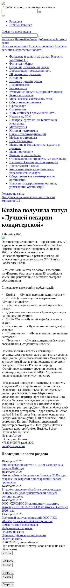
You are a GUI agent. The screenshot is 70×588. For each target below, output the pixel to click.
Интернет (15, 77)
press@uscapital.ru (13, 446)
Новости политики (41, 46)
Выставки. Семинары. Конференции (33, 162)
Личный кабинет (20, 25)
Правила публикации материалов (24, 535)
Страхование (17, 109)
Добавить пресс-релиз (16, 31)
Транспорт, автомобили (25, 155)
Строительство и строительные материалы (37, 158)
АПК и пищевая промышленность (32, 113)
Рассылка (15, 21)
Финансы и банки (21, 63)
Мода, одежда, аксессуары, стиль (31, 98)
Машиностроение (21, 151)
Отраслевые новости (28, 49)
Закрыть (8, 560)
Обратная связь (12, 538)
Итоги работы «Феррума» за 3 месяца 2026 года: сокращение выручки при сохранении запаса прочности (34, 479)
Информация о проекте (17, 528)
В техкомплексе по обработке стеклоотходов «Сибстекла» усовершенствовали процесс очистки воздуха (31, 493)
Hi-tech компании (20, 141)
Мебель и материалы (23, 137)
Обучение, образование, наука (29, 67)
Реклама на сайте (13, 193)
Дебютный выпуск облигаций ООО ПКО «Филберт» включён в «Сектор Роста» (29, 519)
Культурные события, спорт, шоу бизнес (35, 91)
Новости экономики (15, 46)
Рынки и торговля (21, 95)
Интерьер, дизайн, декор (25, 81)
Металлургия (18, 127)
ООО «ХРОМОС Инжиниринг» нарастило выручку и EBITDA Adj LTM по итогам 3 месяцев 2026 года (35, 507)
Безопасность (18, 88)
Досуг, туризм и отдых (24, 165)
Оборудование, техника (25, 102)
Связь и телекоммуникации (27, 134)
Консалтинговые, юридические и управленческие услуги (31, 171)
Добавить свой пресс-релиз (20, 524)
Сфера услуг (17, 105)
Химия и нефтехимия (23, 130)
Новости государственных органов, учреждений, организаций (33, 185)
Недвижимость (19, 84)
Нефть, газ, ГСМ (20, 116)
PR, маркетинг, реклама (25, 74)
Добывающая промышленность (30, 70)
